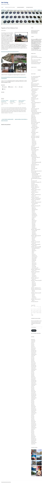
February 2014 (33, 391)
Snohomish (33, 276)
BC (31, 82)
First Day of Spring (34, 56)
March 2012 (33, 420)
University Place (34, 50)
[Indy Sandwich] (39, 473)
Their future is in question (35, 182)
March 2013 (33, 405)
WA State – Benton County (35, 189)
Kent (32, 218)
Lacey (33, 281)
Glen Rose (33, 142)
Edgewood (33, 250)
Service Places (33, 168)
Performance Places (34, 147)
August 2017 (33, 341)
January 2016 (33, 364)
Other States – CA (34, 123)
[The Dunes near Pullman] (39, 452)
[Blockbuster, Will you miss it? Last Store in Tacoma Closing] (39, 462)
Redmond (33, 221)
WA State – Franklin (34, 192)
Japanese (14, 110)
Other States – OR (34, 132)
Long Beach (34, 245)
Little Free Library (34, 88)
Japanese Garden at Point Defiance (22, 101)
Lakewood (33, 43)
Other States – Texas (34, 137)
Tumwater (33, 285)
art (36, 39)
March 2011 (33, 435)
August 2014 (33, 385)
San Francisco (34, 126)
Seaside (33, 134)
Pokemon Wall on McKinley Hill (36, 62)
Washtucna (33, 188)
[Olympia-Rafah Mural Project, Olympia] (33, 452)
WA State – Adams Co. (34, 187)
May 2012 (32, 417)
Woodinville (34, 228)
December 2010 (33, 438)
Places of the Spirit (34, 149)
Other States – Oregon (34, 136)
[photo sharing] (21, 41)
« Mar (32, 314)
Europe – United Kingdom (35, 102)
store (32, 48)
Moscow (33, 131)
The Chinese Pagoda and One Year (4, 101)
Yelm (32, 286)
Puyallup (33, 260)
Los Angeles (34, 124)
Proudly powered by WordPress (6, 482)
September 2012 (33, 412)
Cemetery (32, 97)
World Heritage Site (35, 113)
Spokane (33, 279)
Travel (32, 183)
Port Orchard (34, 230)
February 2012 (33, 421)
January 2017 (33, 349)
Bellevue (33, 208)
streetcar (2, 112)
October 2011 (33, 426)
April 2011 (32, 433)
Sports (32, 169)
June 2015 (32, 372)
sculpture (35, 46)
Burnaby (33, 91)
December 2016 (33, 350)
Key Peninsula (34, 256)
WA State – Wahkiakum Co (35, 287)
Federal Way (34, 215)
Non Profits (33, 119)
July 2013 (32, 400)
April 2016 (32, 360)
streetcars (6, 112)
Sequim (33, 204)
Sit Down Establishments (36, 162)
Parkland (33, 259)
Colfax (33, 294)
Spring (25, 111)
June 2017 (32, 344)
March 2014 (33, 390)
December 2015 (33, 365)
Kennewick (33, 190)
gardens (11, 110)
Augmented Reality (34, 77)
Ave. (38, 39)
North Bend (33, 220)
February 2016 (33, 362)
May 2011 (32, 432)
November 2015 (33, 366)
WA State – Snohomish (34, 271)
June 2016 (32, 357)
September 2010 (33, 442)
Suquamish (33, 234)
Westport (33, 200)
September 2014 (33, 384)
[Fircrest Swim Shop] (39, 468)
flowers (32, 41)
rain (17, 111)
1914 (2, 110)
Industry (32, 116)
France (33, 101)
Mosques (33, 152)
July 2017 (32, 343)
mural (34, 44)
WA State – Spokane (34, 277)
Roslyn (33, 238)
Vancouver (33, 92)
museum (37, 44)
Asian (7, 110)
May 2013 (32, 402)
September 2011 (33, 427)
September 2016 (33, 354)
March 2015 (33, 376)
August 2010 (33, 443)
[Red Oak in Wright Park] (33, 457)
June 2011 (32, 431)
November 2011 (33, 425)
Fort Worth (33, 141)
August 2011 (33, 428)
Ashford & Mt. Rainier (35, 248)
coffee (32, 40)
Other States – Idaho (34, 127)
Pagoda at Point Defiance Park (6, 111)
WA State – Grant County (36, 198)
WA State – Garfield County (35, 194)
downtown (39, 40)
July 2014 (32, 386)
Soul (22, 111)
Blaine (33, 290)
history (38, 42)
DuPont (33, 249)
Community (35, 40)
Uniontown (33, 297)
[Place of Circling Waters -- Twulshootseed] (33, 468)
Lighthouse (33, 117)
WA (40, 50)
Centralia (33, 243)
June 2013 (32, 401)
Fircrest (33, 254)
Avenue (40, 39)
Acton (33, 138)
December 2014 (33, 380)
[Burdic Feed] (33, 462)
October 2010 (33, 441)
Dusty (33, 295)
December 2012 (33, 408)
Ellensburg (33, 236)
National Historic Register (36, 112)
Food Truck (33, 159)
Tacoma (36, 48)
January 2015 (33, 379)
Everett (33, 274)
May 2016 (32, 359)
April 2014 (32, 389)
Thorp (33, 239)
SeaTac (33, 224)
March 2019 (33, 339)
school (32, 46)
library (36, 43)
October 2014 (33, 382)
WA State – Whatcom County (35, 289)
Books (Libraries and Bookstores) (36, 86)
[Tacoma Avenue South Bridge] (33, 473)
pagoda (24, 110)
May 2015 (32, 374)
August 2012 (33, 413)
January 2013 (33, 407)
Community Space (12, 107)
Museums (32, 118)
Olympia (40, 44)
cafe (35, 39)
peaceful (15, 111)
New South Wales (34, 80)
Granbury (37, 41)
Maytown (33, 282)
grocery (40, 41)
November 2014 (33, 381)
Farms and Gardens (34, 108)
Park (36, 45)
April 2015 (32, 375)
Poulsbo (33, 231)
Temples (33, 153)
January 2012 (33, 422)
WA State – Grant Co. (34, 197)
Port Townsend (34, 203)
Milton (33, 219)
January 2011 (33, 437)
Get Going (4, 2)
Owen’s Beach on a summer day (13, 101)
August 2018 (33, 340)
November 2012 (33, 410)
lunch (38, 43)
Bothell (33, 210)
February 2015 (33, 377)
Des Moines (34, 214)
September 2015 (33, 369)
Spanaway (33, 262)
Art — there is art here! (34, 76)
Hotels (32, 114)
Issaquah (33, 216)
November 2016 (33, 351)
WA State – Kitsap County (35, 229)
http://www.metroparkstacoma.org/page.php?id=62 (10, 51)
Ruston (33, 261)
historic (34, 42)
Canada (32, 93)
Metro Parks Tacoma (19, 110)
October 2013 (33, 396)
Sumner (33, 265)
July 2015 (32, 371)
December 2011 (33, 423)
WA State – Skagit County (35, 269)
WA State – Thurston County (35, 280)
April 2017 (32, 345)
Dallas (33, 139)
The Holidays (33, 180)
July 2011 (32, 430)
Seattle (38, 46)
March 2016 (33, 361)
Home (2, 7)
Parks (20, 107)
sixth (40, 46)
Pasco (33, 193)
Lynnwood (33, 275)
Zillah (33, 300)
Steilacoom (33, 264)
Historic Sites (17, 107)
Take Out (33, 163)
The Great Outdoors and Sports (36, 178)
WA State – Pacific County (35, 244)
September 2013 (33, 397)
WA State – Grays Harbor (35, 199)
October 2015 (33, 367)
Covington (33, 213)
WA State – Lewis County (35, 241)
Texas (40, 48)
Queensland (34, 81)
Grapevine (33, 144)
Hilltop (32, 42)
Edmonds (33, 272)
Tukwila (33, 226)
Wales (33, 107)
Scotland (33, 106)
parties (12, 111)
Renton (33, 223)
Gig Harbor (33, 255)
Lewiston (33, 129)
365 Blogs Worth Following (10, 7)
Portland (33, 133)
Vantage (33, 240)
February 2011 (33, 436)
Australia (32, 78)
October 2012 (33, 411)
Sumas (33, 291)
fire (9, 110)
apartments (34, 39)
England (33, 103)
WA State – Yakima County (35, 299)
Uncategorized (33, 184)
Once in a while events (34, 122)
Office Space (33, 121)
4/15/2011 (4, 110)
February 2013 (33, 406)
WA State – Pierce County (35, 246)
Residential (33, 154)
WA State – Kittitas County (35, 235)
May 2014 (32, 387)
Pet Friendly (33, 148)
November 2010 (33, 440)
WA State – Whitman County (35, 292)
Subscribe (33, 330)
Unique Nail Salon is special (35, 63)
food (35, 41)
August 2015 (33, 370)
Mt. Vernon (33, 270)
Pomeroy (33, 195)
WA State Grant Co (34, 301)
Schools (32, 167)
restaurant (36, 46)
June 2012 (32, 416)
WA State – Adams (34, 185)
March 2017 (33, 346)
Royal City (32, 165)
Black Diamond (34, 209)
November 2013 (33, 395)
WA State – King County (35, 205)
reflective (20, 111)
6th (31, 39)
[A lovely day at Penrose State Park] (39, 457)
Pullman (33, 296)
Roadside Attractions (34, 164)
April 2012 (32, 418)
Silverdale (33, 233)
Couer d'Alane (34, 128)
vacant (38, 50)
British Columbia (33, 90)
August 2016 (33, 355)
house (40, 42)
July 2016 (32, 356)
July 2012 (32, 415)
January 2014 (33, 392)
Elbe (32, 251)
